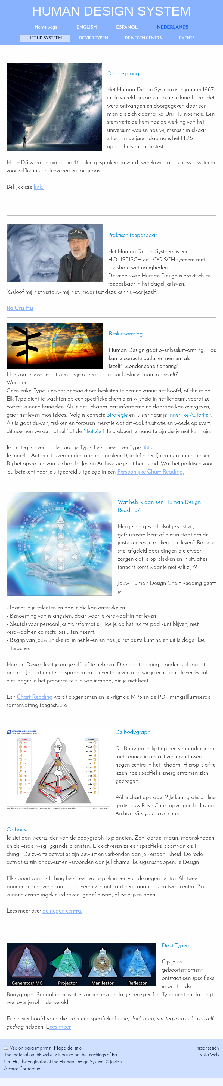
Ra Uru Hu (20, 308)
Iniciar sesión (207, 1048)
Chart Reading (34, 697)
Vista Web (209, 1055)
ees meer (60, 1027)
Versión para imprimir (30, 1048)
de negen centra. (62, 911)
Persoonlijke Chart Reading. (150, 472)
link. (39, 187)
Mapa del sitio (68, 1048)
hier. (147, 447)
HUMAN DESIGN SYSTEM (111, 11)
